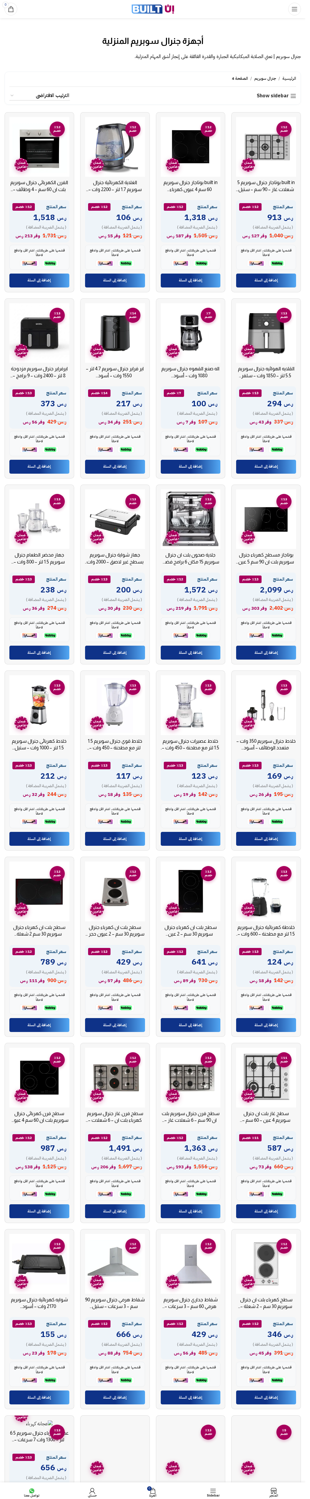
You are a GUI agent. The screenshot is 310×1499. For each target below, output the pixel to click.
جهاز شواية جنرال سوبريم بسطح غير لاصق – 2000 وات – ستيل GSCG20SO (115, 561)
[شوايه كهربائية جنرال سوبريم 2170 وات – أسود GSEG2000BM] (39, 1264)
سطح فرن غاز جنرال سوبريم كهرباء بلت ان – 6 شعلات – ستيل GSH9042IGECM (115, 1120)
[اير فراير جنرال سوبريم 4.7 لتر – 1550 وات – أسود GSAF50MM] (115, 333)
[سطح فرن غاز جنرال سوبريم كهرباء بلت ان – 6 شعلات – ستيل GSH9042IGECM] (115, 1078)
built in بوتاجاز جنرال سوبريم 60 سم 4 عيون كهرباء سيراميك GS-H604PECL (190, 189)
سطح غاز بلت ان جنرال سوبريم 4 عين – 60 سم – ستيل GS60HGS (266, 1120)
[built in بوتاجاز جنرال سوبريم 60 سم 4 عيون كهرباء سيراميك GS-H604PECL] (191, 147)
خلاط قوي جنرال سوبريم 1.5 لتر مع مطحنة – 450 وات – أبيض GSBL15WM (115, 747)
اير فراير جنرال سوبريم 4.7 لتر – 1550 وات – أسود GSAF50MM (115, 375)
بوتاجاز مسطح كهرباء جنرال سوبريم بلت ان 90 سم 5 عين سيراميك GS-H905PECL (266, 561)
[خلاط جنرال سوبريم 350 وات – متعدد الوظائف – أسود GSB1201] (266, 705)
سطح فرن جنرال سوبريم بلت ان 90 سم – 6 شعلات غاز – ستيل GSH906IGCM (190, 1120)
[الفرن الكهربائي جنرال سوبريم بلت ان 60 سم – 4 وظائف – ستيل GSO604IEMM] (39, 147)
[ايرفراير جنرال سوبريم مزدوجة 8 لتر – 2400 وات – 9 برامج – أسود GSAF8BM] (39, 333)
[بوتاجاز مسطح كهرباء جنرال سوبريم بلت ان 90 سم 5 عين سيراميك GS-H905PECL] (266, 519)
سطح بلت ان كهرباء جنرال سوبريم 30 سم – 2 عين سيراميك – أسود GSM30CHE (190, 934)
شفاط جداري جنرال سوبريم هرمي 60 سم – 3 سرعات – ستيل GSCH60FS (190, 1306)
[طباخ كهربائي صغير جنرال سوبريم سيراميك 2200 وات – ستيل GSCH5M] (191, 1450)
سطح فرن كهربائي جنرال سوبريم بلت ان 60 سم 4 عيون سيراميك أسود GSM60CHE (39, 1120)
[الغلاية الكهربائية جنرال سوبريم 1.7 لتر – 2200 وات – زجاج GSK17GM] (115, 147)
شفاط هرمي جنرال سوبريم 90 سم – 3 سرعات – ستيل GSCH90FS (115, 1306)
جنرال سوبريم (265, 78)
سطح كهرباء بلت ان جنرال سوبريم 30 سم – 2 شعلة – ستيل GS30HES (266, 1306)
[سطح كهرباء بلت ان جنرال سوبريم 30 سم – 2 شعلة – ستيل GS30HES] (266, 1264)
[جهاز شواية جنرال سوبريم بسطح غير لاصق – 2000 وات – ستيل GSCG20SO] (115, 519)
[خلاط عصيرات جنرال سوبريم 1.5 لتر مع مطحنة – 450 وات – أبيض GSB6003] (191, 705)
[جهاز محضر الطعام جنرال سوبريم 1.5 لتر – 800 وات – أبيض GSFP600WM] (39, 519)
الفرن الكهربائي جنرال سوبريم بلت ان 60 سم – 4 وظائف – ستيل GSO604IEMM (39, 189)
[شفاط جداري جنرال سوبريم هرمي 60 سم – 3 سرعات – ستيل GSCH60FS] (191, 1264)
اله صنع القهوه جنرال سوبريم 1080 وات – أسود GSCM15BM (190, 375)
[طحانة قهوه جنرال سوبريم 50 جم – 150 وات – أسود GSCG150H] (115, 1450)
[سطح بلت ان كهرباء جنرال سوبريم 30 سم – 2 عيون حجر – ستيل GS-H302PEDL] (115, 891)
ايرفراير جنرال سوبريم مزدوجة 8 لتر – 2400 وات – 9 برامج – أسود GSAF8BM (39, 375)
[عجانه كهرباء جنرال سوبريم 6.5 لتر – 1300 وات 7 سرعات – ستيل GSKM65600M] (39, 1423)
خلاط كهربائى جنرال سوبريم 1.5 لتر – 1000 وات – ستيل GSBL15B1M (39, 747)
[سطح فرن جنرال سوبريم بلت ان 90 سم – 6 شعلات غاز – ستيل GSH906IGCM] (191, 1078)
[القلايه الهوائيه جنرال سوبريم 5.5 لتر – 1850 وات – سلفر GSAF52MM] (266, 333)
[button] (266, 280)
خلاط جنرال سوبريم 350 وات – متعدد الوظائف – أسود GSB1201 (266, 747)
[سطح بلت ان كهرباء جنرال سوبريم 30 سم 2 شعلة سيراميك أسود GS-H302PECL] (39, 891)
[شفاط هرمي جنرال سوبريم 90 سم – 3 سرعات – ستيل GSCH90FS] (115, 1264)
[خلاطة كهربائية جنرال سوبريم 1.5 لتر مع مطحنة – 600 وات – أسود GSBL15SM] (266, 891)
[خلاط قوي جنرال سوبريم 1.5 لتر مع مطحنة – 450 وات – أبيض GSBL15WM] (115, 705)
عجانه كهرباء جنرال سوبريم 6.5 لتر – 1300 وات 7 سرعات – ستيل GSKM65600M (39, 1439)
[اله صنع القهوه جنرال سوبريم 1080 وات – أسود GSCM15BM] (191, 333)
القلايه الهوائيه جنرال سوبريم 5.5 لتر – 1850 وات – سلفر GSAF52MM (266, 375)
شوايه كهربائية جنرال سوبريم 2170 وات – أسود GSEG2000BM (39, 1306)
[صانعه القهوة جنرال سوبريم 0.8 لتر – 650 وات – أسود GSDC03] (266, 1450)
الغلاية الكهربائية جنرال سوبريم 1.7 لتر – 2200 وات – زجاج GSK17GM (115, 189)
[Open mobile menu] (294, 9)
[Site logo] (153, 8)
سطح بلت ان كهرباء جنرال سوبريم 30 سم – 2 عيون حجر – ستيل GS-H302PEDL (114, 934)
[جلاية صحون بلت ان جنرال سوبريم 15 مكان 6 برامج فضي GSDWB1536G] (191, 519)
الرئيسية (289, 78)
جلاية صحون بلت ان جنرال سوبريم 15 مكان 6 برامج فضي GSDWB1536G (190, 561)
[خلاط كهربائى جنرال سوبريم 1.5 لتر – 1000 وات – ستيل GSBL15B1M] (39, 705)
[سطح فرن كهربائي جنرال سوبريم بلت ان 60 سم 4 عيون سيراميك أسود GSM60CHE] (39, 1078)
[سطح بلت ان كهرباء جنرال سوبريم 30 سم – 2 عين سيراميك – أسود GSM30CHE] (191, 891)
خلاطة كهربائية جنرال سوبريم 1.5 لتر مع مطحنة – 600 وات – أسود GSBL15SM (266, 934)
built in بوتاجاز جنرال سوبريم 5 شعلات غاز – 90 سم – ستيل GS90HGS (266, 189)
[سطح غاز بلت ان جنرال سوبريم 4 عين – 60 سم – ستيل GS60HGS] (266, 1078)
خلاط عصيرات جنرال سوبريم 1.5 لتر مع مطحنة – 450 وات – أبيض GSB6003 (190, 747)
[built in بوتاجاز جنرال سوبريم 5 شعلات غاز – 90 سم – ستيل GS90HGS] (266, 147)
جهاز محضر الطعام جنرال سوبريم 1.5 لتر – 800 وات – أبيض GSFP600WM (39, 561)
